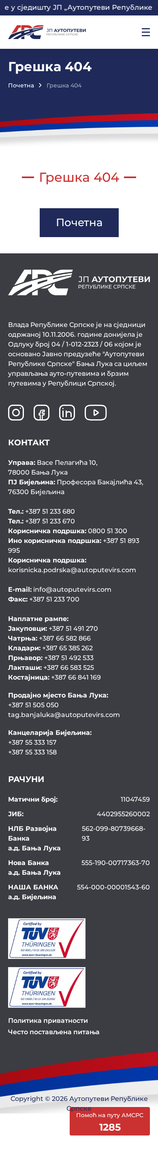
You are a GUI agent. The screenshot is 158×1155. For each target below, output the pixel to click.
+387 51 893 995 (73, 545)
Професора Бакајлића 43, (75, 487)
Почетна (21, 85)
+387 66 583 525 (51, 667)
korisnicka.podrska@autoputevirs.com (72, 565)
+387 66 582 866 (49, 638)
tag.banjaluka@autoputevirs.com (64, 715)
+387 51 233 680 (41, 511)
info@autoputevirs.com (59, 589)
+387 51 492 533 (51, 658)
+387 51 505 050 (33, 705)
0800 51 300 (67, 531)
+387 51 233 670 (41, 521)
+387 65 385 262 (50, 648)
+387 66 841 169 (54, 677)
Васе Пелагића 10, (53, 467)
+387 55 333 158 (32, 752)
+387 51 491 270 (53, 628)
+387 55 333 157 (32, 742)
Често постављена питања (54, 1032)
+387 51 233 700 (43, 599)
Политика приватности (48, 1020)
